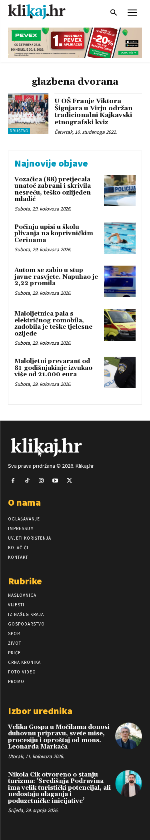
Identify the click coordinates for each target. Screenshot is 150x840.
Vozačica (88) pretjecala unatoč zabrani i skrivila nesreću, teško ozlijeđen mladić (52, 189)
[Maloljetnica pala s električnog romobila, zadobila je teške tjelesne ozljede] (120, 325)
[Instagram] (41, 481)
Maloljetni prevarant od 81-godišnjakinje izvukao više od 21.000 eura (53, 367)
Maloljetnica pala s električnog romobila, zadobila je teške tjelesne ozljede (53, 324)
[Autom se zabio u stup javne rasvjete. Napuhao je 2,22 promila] (120, 281)
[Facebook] (13, 481)
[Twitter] (69, 481)
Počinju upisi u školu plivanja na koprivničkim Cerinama (53, 233)
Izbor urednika (40, 711)
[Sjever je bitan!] (44, 12)
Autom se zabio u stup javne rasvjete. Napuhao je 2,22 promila (56, 276)
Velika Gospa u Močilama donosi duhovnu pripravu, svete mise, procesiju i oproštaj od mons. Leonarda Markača (59, 737)
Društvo (19, 130)
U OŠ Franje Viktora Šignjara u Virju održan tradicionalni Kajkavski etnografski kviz (93, 111)
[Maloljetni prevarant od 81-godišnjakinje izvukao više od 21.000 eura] (120, 372)
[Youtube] (55, 481)
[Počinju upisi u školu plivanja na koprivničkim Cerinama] (120, 238)
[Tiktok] (27, 481)
